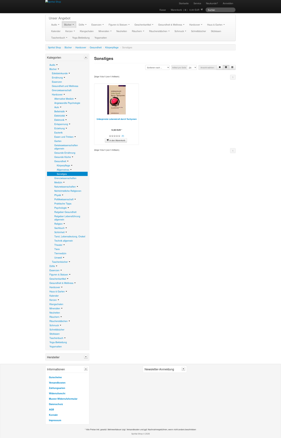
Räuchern (137, 31)
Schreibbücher (198, 31)
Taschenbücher (60, 261)
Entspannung (61, 124)
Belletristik (59, 111)
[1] (219, 67)
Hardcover (195, 24)
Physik (58, 195)
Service (197, 3)
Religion (58, 223)
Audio (54, 24)
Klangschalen (87, 31)
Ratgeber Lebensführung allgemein (67, 218)
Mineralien (104, 31)
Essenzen (96, 24)
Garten (57, 141)
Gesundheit (96, 47)
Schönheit (59, 232)
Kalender (55, 31)
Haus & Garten (215, 24)
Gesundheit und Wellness (65, 86)
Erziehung (59, 128)
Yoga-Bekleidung (81, 37)
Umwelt (58, 257)
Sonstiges (62, 173)
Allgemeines (63, 169)
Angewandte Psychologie (67, 103)
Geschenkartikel (143, 24)
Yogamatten (100, 37)
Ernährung (57, 77)
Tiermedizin (60, 253)
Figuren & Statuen (118, 24)
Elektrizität (60, 115)
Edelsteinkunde (60, 73)
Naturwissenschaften (65, 186)
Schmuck (179, 31)
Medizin (58, 182)
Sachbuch (59, 228)
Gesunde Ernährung (64, 152)
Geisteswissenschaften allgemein (66, 147)
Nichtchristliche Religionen (67, 190)
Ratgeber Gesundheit (65, 212)
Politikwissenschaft (64, 199)
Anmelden (228, 3)
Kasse (163, 9)
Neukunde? (212, 3)
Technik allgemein (63, 240)
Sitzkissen (216, 31)
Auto (57, 107)
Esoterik (58, 132)
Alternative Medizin (64, 98)
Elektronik (59, 119)
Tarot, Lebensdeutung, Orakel (69, 236)
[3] (226, 67)
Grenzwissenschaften (65, 178)
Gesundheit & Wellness (170, 24)
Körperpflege (112, 47)
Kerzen (69, 31)
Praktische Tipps (62, 203)
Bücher (68, 24)
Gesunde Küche (63, 157)
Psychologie (60, 207)
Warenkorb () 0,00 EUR (186, 9)
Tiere (57, 249)
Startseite (184, 3)
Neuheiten (121, 31)
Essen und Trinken (64, 136)
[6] (232, 67)
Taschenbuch (58, 37)
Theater (58, 244)
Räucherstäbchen (158, 31)
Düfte (82, 24)
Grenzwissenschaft (61, 90)
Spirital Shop (54, 47)
